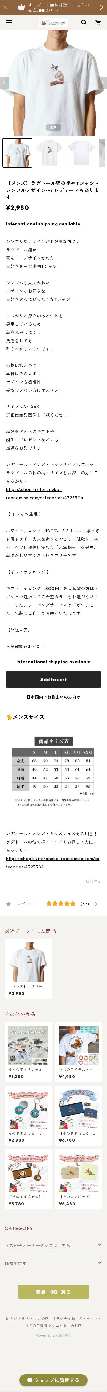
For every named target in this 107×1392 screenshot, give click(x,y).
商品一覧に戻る (53, 1292)
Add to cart (53, 679)
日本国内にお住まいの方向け (53, 697)
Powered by (47, 1335)
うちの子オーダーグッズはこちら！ (40, 1245)
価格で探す (16, 1263)
